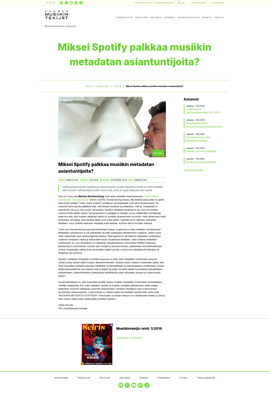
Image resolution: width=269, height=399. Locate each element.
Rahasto (207, 17)
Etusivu (89, 86)
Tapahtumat (142, 17)
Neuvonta (156, 17)
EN (47, 3)
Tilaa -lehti (164, 3)
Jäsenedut (170, 17)
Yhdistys (219, 17)
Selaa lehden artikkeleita (129, 337)
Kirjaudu (218, 3)
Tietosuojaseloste (206, 377)
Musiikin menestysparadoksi (201, 162)
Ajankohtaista (124, 17)
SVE (53, 3)
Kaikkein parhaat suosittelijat (201, 151)
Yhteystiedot (139, 3)
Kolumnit (117, 86)
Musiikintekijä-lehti (189, 17)
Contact (148, 3)
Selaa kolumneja (193, 170)
